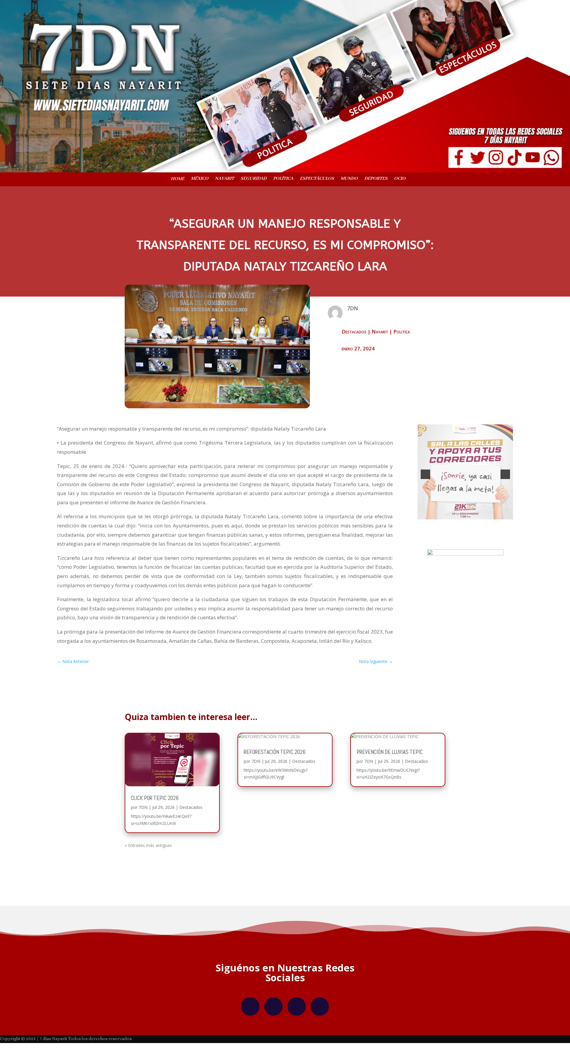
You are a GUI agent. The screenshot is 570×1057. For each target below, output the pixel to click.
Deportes (375, 179)
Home (177, 179)
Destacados (354, 331)
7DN (143, 816)
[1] (459, 528)
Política (283, 179)
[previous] (425, 478)
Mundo (349, 179)
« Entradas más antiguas (148, 854)
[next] (505, 478)
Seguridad (253, 179)
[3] (472, 528)
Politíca (401, 331)
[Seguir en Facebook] (250, 1015)
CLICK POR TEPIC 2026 (155, 807)
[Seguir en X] (296, 1015)
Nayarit (224, 179)
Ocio (400, 179)
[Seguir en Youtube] (320, 1015)
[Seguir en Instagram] (273, 1015)
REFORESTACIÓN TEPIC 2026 (274, 761)
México (199, 179)
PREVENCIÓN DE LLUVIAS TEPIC (390, 761)
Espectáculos (317, 179)
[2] (465, 528)
